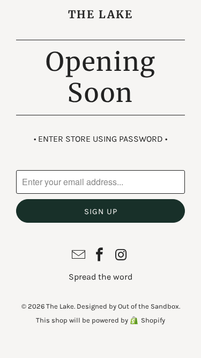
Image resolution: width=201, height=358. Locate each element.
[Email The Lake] (79, 256)
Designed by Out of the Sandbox (128, 306)
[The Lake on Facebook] (100, 256)
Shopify (153, 320)
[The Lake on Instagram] (121, 256)
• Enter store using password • (100, 139)
